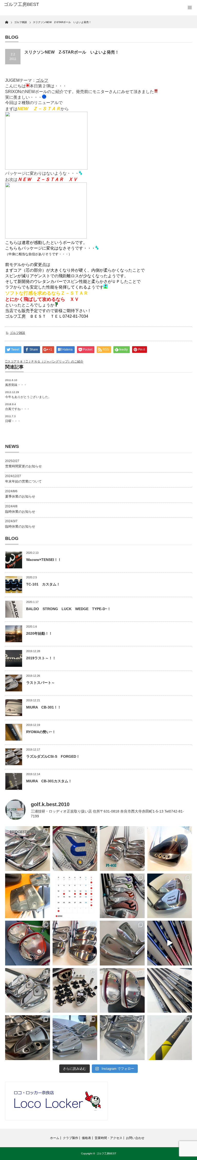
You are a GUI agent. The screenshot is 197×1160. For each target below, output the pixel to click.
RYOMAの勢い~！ (41, 732)
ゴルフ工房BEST (106, 1153)
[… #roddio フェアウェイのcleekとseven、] (27, 943)
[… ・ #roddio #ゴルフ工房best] (169, 943)
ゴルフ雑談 (17, 333)
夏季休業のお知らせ (20, 496)
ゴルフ (42, 80)
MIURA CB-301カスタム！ (49, 781)
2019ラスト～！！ (41, 658)
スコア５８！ (16, 361)
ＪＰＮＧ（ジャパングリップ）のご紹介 (55, 361)
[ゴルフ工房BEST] (43, 4)
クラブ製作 (70, 1138)
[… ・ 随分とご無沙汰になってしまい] (27, 1037)
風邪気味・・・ (16, 385)
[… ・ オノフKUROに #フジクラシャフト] (169, 990)
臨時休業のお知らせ (20, 512)
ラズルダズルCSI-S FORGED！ (53, 756)
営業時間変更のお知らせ (23, 466)
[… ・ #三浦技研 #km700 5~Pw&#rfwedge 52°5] (75, 1037)
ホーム (54, 1138)
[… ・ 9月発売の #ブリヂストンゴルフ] (27, 848)
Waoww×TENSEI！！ (43, 560)
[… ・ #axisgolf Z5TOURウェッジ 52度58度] (169, 848)
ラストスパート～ (40, 683)
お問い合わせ (135, 1138)
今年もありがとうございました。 (28, 397)
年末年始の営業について (23, 481)
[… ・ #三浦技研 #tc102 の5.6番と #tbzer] (75, 943)
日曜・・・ (13, 421)
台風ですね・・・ (17, 409)
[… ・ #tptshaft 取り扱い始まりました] (169, 1037)
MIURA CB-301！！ (43, 707)
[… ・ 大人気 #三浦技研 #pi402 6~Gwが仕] (122, 1037)
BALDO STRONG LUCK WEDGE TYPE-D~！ (68, 609)
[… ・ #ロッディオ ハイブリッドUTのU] (122, 990)
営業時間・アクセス (108, 1138)
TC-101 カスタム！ (43, 584)
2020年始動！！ (39, 633)
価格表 (86, 1138)
